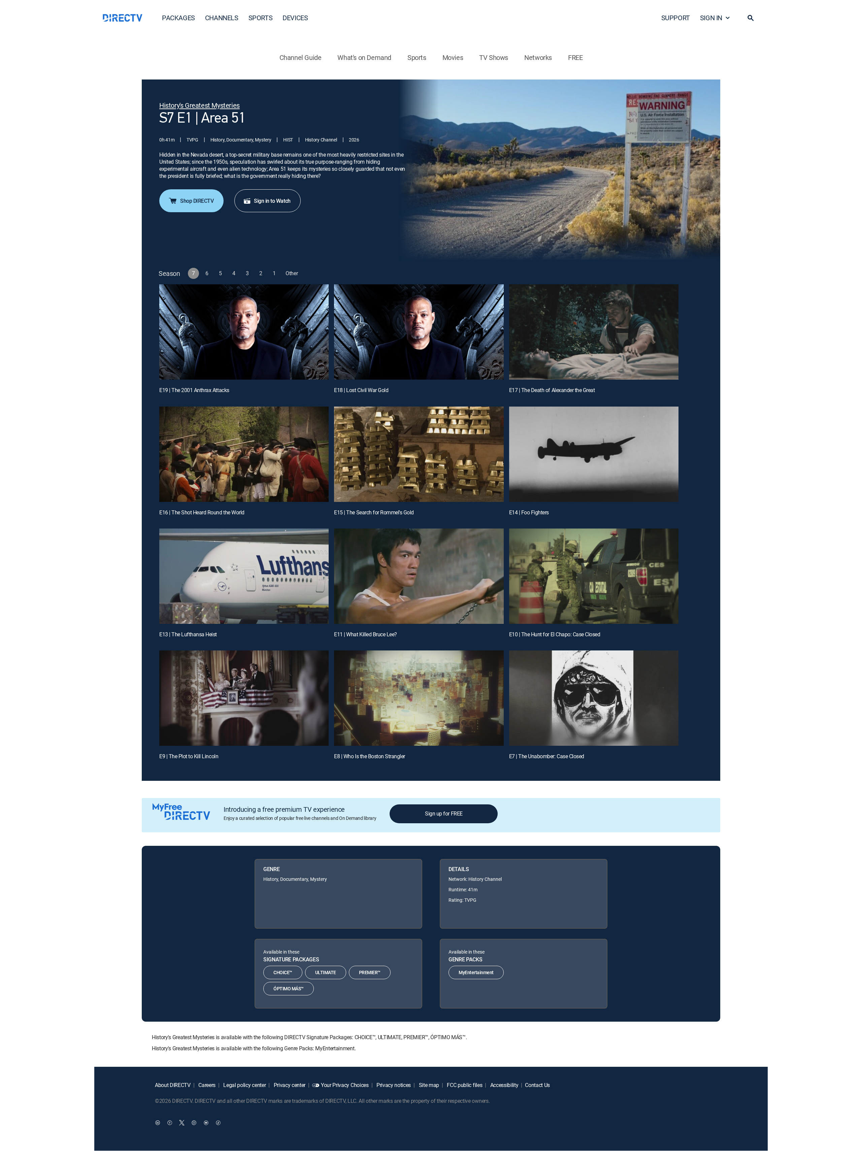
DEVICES (295, 17)
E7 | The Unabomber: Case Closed (546, 756)
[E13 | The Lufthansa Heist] (244, 576)
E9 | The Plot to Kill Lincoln (188, 756)
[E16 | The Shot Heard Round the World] (244, 454)
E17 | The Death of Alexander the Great (552, 390)
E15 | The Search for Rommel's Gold (374, 512)
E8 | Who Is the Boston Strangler (369, 756)
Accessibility (504, 1085)
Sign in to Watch (272, 200)
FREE (575, 57)
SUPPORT (675, 17)
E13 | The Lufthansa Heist (188, 634)
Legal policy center (244, 1085)
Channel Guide (300, 57)
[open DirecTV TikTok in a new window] (218, 1122)
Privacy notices (393, 1085)
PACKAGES (178, 17)
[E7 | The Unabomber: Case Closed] (593, 698)
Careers (206, 1085)
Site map (428, 1085)
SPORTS (260, 17)
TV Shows (493, 57)
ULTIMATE (325, 972)
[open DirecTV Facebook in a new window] (169, 1122)
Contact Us (537, 1085)
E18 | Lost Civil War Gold (361, 390)
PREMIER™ (369, 972)
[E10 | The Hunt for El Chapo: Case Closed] (593, 576)
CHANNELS (221, 17)
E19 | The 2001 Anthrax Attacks (194, 390)
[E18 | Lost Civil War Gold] (418, 332)
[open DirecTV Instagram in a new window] (194, 1122)
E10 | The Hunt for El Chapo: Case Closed (554, 634)
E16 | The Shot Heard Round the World (201, 512)
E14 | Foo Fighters (529, 512)
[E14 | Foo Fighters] (593, 454)
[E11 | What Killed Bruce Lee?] (418, 576)
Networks (538, 57)
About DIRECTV (173, 1085)
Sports (416, 57)
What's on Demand (364, 57)
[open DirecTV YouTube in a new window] (206, 1122)
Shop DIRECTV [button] (196, 200)
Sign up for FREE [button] (443, 813)
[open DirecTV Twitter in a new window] (182, 1122)
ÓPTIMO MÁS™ (288, 988)
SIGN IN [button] (711, 17)
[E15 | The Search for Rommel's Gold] (418, 454)
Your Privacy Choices (345, 1085)
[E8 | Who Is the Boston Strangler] (418, 698)
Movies (452, 57)
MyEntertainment (476, 972)
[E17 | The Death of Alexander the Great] (593, 332)
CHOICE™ (282, 972)
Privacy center (288, 1085)
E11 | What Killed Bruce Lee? (365, 634)
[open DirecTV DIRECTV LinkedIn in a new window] (157, 1122)
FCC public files (464, 1085)
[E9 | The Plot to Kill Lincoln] (244, 698)
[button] (750, 18)
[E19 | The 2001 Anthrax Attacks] (244, 332)
